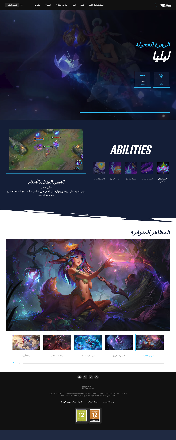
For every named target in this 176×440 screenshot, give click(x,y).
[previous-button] (19, 363)
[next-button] (14, 363)
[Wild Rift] (156, 5)
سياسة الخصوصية (109, 402)
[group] (131, 172)
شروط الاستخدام (93, 402)
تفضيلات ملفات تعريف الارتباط (71, 402)
